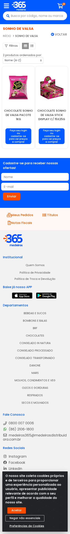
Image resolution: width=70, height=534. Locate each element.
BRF (35, 328)
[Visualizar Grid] (25, 46)
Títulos (52, 215)
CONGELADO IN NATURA (35, 343)
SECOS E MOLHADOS (35, 403)
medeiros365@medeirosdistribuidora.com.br (35, 437)
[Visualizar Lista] (32, 46)
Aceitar (16, 510)
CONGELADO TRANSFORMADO (35, 358)
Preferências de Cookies (27, 526)
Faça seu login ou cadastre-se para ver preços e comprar (18, 136)
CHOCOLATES (35, 336)
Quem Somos (35, 265)
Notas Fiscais (21, 223)
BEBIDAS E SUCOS (35, 313)
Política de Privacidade (35, 273)
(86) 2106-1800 (21, 429)
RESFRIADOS (35, 395)
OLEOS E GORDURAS (35, 388)
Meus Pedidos (21, 215)
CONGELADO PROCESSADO (35, 350)
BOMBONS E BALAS (35, 321)
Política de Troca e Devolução (35, 279)
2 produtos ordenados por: (22, 55)
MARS (35, 373)
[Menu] (6, 5)
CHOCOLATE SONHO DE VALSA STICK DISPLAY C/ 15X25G (51, 115)
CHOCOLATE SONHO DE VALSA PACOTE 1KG (18, 115)
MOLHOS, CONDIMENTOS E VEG (35, 380)
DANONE (35, 365)
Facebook (16, 463)
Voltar (60, 34)
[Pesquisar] (7, 16)
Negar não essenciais (25, 518)
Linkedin (15, 469)
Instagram (17, 457)
